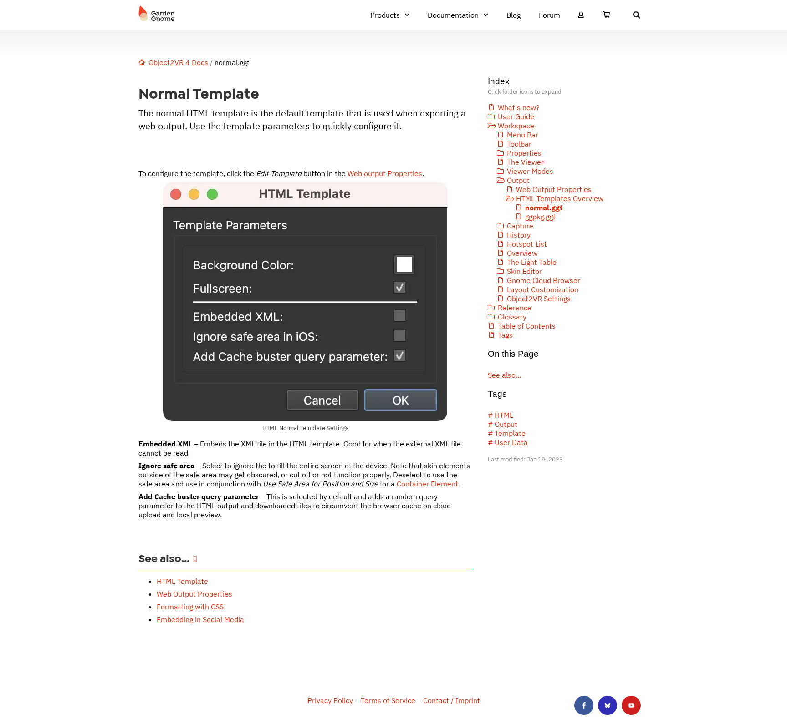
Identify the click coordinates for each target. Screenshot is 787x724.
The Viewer (525, 162)
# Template (507, 433)
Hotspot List (527, 243)
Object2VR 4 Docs (178, 62)
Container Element (427, 483)
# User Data (508, 442)
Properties (524, 152)
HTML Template (182, 581)
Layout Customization (542, 289)
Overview (522, 253)
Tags (505, 334)
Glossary (512, 316)
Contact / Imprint (451, 700)
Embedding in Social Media (200, 619)
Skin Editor (524, 271)
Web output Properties (385, 173)
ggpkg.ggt (540, 216)
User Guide (516, 116)
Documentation (453, 15)
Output (518, 180)
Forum (549, 15)
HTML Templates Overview (559, 198)
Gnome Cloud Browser (543, 280)
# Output (502, 424)
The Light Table (532, 262)
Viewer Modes (530, 171)
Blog (513, 15)
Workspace (516, 125)
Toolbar (519, 143)
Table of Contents (527, 325)
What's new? (519, 107)
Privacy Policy (330, 700)
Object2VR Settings (539, 298)
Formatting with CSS (190, 606)
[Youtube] (631, 705)
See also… (504, 375)
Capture (520, 225)
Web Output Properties (194, 593)
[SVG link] (156, 14)
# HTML (500, 415)
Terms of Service (388, 700)
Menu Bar (522, 134)
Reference (514, 307)
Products (385, 15)
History (519, 234)
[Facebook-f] (583, 705)
